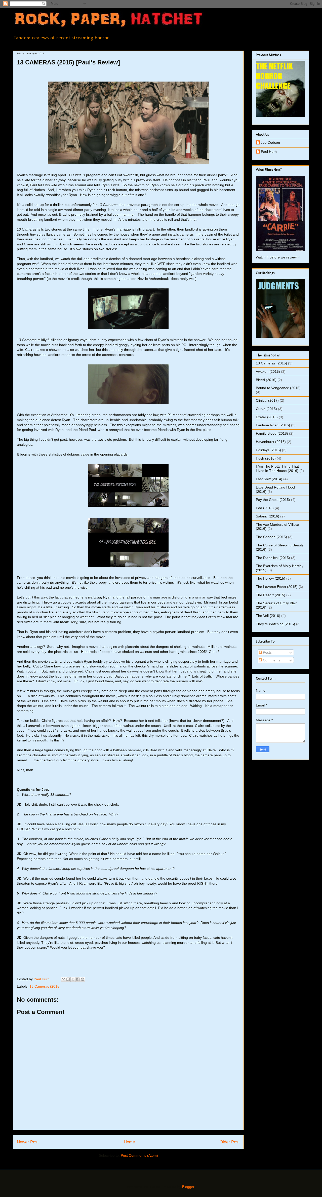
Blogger (188, 1187)
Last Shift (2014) (269, 479)
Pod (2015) (265, 508)
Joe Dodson (270, 142)
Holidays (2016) (268, 450)
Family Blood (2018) (272, 433)
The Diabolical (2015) (273, 558)
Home (129, 1142)
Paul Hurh (269, 151)
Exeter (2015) (267, 417)
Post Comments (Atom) (139, 1155)
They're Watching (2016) (275, 624)
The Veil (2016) (268, 616)
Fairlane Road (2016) (273, 425)
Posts (267, 652)
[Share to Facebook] (77, 979)
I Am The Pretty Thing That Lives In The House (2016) (277, 468)
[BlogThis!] (68, 979)
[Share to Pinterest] (82, 979)
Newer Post (28, 1142)
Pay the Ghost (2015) (273, 500)
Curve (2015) (266, 409)
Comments (271, 660)
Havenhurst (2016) (271, 442)
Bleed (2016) (266, 380)
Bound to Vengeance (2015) (278, 388)
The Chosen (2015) (271, 537)
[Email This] (63, 979)
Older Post (230, 1142)
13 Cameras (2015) (45, 986)
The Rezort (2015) (270, 595)
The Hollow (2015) (270, 578)
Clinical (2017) (267, 400)
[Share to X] (72, 979)
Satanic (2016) (267, 516)
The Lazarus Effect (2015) (277, 587)
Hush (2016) (266, 458)
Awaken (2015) (268, 371)
